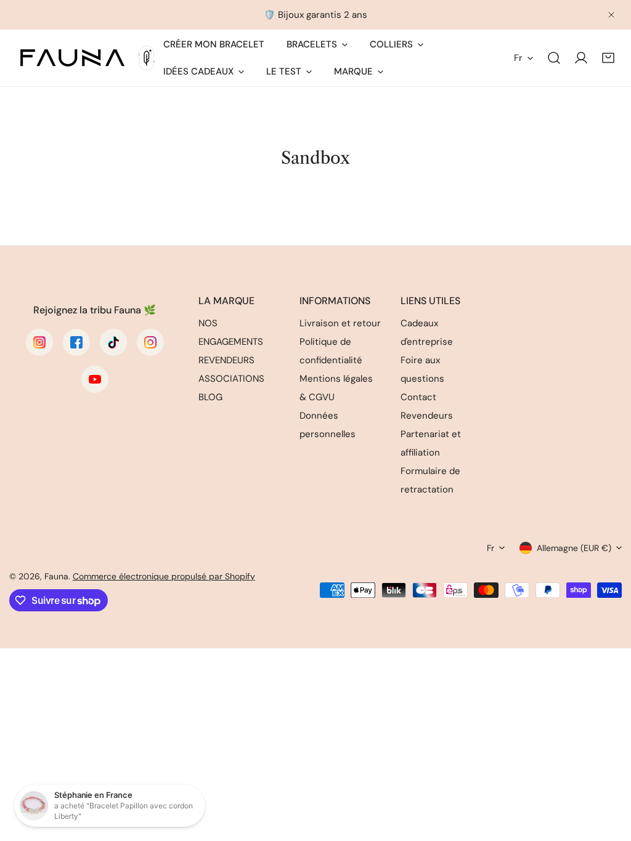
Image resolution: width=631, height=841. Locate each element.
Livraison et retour (340, 323)
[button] (608, 57)
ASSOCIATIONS (231, 378)
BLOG (210, 397)
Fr (518, 58)
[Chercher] (554, 57)
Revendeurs (427, 415)
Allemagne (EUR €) (574, 547)
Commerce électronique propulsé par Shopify (164, 576)
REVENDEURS (226, 360)
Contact (418, 397)
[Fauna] (86, 58)
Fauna (56, 576)
